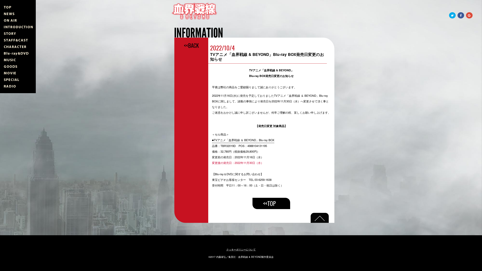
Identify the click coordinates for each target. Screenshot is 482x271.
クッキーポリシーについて (241, 249)
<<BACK (191, 45)
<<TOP (269, 203)
